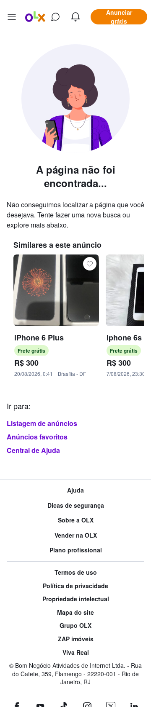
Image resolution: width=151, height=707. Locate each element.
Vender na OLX (76, 535)
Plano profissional (75, 550)
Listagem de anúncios (42, 423)
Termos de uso (76, 572)
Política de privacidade (75, 586)
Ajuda (75, 490)
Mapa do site (75, 612)
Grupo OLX (75, 625)
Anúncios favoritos (37, 437)
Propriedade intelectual (75, 599)
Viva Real (75, 652)
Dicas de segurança (75, 505)
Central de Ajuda (33, 450)
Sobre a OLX (76, 520)
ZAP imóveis (76, 639)
